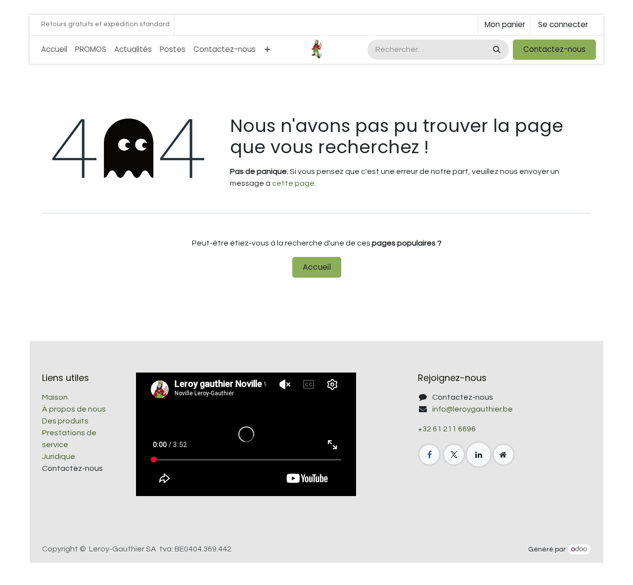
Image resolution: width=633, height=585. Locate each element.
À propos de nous (74, 409)
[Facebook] (429, 454)
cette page (293, 183)
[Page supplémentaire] (503, 454)
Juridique (58, 456)
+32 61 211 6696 (447, 429)
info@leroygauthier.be (472, 409)
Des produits (65, 421)
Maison (55, 397)
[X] (454, 454)
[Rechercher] (496, 50)
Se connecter (563, 24)
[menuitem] (54, 49)
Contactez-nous (554, 49)
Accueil (317, 267)
